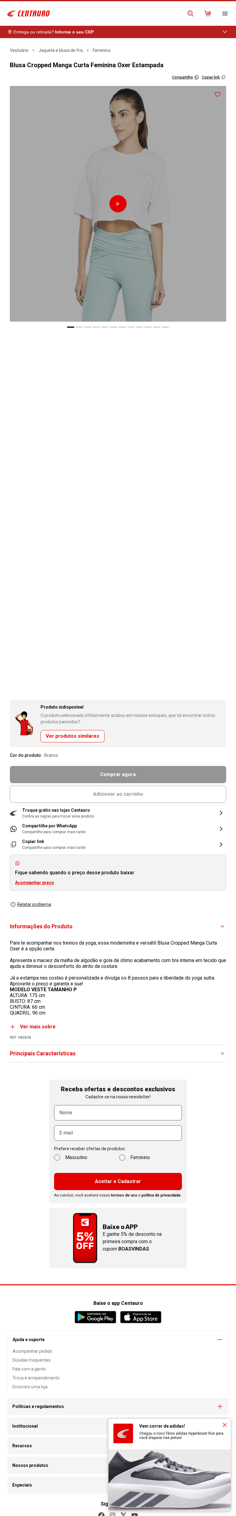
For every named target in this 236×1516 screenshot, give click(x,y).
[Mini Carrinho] (207, 13)
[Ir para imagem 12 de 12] (165, 327)
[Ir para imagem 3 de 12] (88, 327)
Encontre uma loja (30, 1386)
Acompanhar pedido (32, 1351)
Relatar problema (34, 904)
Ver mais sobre (38, 1027)
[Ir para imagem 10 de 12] (148, 327)
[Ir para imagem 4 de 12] (96, 327)
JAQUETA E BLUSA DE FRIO (60, 50)
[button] (118, 813)
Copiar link (211, 77)
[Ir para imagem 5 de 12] (105, 327)
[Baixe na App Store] (140, 1317)
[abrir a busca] (190, 13)
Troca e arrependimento (36, 1377)
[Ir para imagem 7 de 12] (122, 327)
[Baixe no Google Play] (95, 1317)
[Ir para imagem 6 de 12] (113, 327)
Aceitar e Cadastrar (118, 1181)
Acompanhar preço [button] (34, 882)
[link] (118, 828)
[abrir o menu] (225, 13)
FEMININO (102, 50)
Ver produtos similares (72, 736)
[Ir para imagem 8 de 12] (131, 327)
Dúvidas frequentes (32, 1360)
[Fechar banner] (224, 1424)
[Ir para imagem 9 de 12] (139, 327)
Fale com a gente (29, 1369)
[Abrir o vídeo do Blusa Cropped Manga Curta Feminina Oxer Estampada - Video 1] (118, 203)
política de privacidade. (161, 1195)
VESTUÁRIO (19, 50)
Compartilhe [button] (182, 77)
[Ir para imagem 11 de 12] (156, 327)
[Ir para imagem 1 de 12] (70, 327)
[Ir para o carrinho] (207, 13)
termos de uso (124, 1195)
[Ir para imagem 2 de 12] (79, 327)
